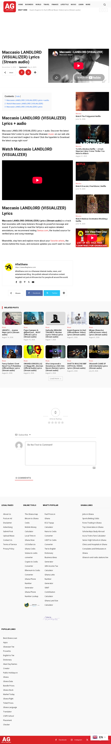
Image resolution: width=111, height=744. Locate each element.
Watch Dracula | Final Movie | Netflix (91, 186)
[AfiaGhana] (8, 273)
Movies (78, 113)
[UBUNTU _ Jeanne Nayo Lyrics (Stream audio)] (12, 318)
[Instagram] (20, 281)
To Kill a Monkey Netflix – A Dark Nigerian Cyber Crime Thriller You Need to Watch (90, 151)
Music (4, 327)
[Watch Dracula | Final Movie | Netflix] (92, 171)
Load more (54, 378)
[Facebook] (22, 72)
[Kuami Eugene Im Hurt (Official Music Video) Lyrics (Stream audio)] (77, 318)
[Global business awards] (31, 607)
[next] (106, 10)
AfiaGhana (21, 264)
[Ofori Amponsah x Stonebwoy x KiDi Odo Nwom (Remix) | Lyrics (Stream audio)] (55, 351)
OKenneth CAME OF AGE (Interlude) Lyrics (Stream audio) (98, 366)
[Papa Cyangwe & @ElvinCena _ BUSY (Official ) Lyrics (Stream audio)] (34, 318)
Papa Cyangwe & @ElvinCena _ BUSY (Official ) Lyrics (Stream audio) (32, 333)
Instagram (78, 740)
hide (18, 96)
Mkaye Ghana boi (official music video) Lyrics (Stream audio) (53, 10)
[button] (104, 4)
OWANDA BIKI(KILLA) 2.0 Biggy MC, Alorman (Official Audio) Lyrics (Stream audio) (33, 367)
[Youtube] (33, 281)
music (51, 134)
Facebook (62, 740)
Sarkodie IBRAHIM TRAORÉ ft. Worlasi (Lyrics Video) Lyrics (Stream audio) (54, 333)
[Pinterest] (25, 281)
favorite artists (57, 240)
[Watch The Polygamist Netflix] (92, 101)
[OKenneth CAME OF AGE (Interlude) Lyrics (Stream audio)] (99, 351)
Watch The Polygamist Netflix (88, 116)
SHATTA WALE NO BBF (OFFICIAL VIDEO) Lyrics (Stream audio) (76, 366)
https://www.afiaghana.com (25, 267)
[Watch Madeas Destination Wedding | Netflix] (92, 203)
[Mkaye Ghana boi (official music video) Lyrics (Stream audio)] (99, 318)
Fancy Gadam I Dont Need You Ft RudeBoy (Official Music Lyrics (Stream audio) (11, 367)
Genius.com (42, 230)
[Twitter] (28, 72)
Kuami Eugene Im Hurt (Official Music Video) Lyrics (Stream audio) (76, 332)
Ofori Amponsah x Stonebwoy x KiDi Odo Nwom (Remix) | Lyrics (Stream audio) (55, 367)
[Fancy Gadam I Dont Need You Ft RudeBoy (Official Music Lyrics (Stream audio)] (12, 351)
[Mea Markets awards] (51, 619)
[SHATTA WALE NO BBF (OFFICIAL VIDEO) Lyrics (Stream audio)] (77, 351)
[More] (35, 72)
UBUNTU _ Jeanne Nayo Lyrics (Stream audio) (10, 332)
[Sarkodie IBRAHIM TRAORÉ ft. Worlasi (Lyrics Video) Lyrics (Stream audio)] (55, 318)
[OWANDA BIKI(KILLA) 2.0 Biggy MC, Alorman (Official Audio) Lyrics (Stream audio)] (34, 351)
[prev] (101, 10)
